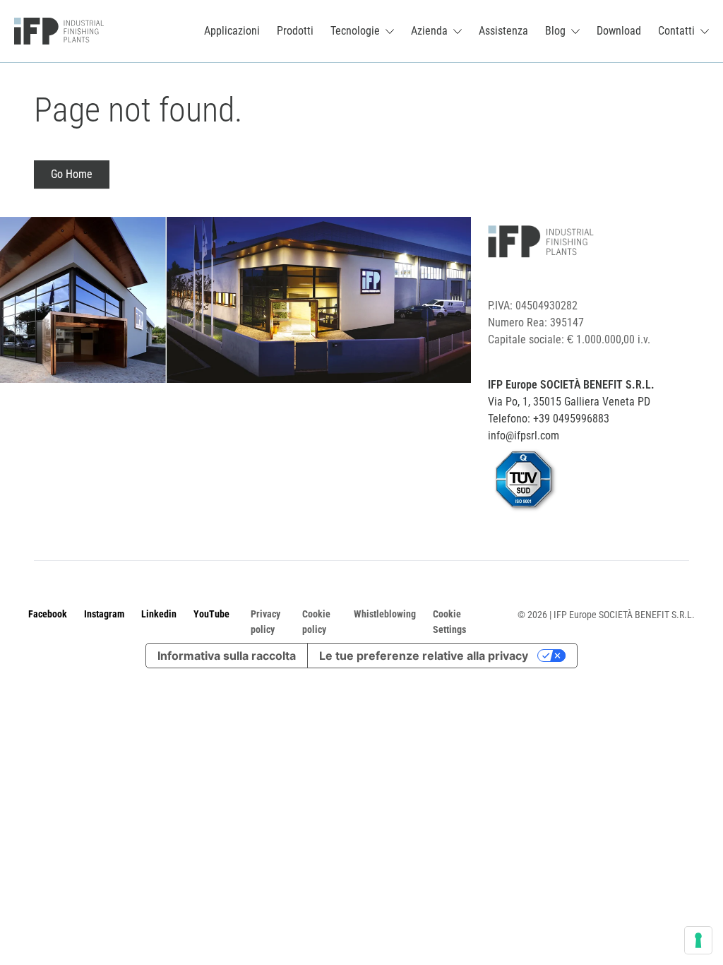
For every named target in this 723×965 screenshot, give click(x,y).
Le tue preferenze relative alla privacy (423, 656)
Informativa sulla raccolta (226, 656)
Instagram (104, 614)
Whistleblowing (385, 614)
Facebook (47, 614)
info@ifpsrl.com (523, 435)
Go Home (71, 174)
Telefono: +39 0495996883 (548, 418)
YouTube (211, 614)
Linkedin (159, 614)
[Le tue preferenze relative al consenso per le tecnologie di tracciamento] (698, 940)
